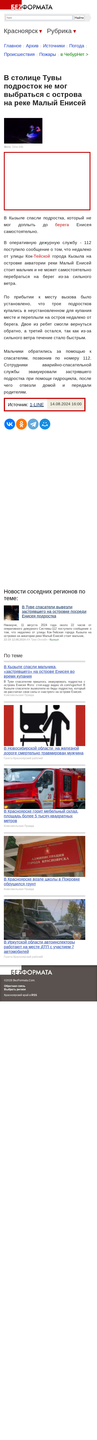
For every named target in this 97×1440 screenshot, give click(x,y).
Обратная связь (14, 986)
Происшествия (19, 54)
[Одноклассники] (21, 424)
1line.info (17, 147)
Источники (54, 45)
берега (62, 224)
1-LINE (37, 404)
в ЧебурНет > (74, 54)
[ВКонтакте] (9, 424)
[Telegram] (33, 424)
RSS (34, 995)
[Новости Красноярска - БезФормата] (27, 5)
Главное (12, 45)
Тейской (42, 256)
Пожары (47, 54)
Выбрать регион (15, 989)
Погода (76, 45)
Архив (32, 45)
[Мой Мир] (44, 424)
